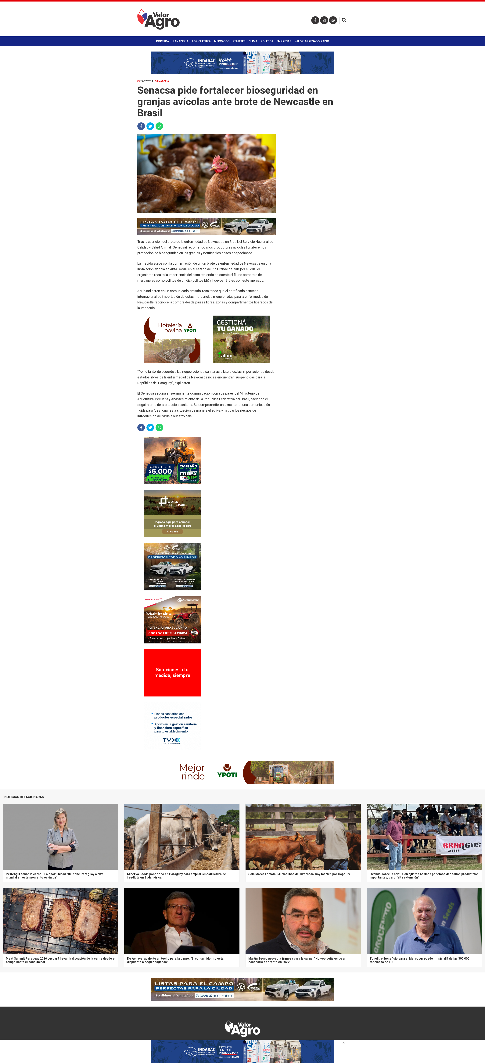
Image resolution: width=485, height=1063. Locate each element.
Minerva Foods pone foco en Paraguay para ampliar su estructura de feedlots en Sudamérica (176, 875)
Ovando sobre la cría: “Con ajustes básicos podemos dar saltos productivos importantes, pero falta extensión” (424, 875)
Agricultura (201, 41)
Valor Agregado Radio (312, 41)
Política (267, 41)
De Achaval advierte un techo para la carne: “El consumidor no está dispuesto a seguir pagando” (175, 960)
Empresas (284, 41)
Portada (162, 41)
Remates (239, 41)
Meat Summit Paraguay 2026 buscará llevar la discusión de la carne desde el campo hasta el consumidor (60, 960)
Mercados (221, 41)
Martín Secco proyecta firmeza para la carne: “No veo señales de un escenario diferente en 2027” (297, 960)
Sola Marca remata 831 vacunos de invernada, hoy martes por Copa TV (299, 874)
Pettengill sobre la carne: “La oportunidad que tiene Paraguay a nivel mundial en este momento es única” (55, 875)
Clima (253, 41)
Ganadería (180, 41)
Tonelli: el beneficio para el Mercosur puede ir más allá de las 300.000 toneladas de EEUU (419, 960)
